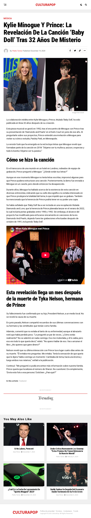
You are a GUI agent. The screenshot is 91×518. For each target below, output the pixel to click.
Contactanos (67, 511)
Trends (75, 511)
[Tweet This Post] (75, 50)
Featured (22, 381)
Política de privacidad (47, 511)
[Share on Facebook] (70, 50)
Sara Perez (16, 452)
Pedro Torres (17, 51)
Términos (59, 511)
